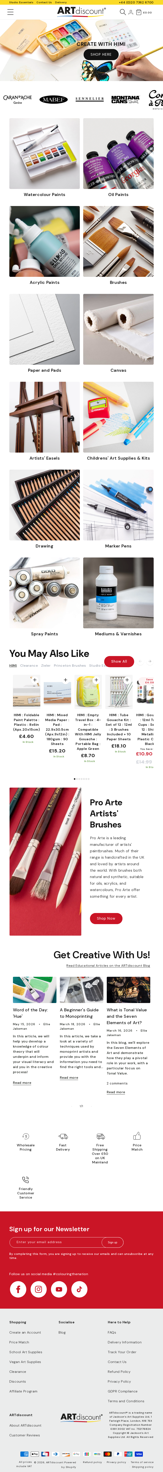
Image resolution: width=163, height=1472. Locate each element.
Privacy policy (116, 1462)
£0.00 (147, 12)
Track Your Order (122, 1352)
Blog (62, 1332)
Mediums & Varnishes (118, 634)
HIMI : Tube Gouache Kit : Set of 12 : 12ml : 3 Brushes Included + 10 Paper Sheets (119, 727)
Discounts (17, 1381)
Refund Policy (119, 1371)
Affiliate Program (23, 1391)
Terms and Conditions (126, 1401)
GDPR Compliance (123, 1391)
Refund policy (92, 1462)
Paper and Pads (44, 370)
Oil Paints (118, 194)
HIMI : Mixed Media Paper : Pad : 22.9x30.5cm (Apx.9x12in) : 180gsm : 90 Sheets (57, 729)
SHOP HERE (101, 54)
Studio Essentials (21, 2)
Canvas (118, 370)
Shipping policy (143, 1467)
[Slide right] (150, 661)
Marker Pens (118, 546)
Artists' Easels (45, 458)
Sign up (112, 1242)
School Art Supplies (25, 1352)
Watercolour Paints (44, 194)
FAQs (112, 1332)
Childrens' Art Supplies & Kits (118, 458)
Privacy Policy (119, 1381)
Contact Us (44, 2)
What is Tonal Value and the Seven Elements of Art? (127, 1016)
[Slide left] (140, 661)
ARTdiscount (55, 1462)
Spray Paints (44, 634)
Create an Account (25, 1332)
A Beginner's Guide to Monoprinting (79, 1013)
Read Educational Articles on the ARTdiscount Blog (108, 966)
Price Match (19, 1342)
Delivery (61, 2)
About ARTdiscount (25, 1425)
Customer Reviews (24, 1435)
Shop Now (106, 918)
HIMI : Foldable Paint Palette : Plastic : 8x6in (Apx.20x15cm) (26, 722)
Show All (119, 661)
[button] (10, 12)
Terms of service (142, 1462)
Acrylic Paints (44, 282)
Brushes (118, 282)
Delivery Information (125, 1342)
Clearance (17, 1371)
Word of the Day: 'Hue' (30, 1013)
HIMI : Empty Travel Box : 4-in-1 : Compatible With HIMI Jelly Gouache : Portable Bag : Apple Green (88, 732)
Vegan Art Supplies (25, 1362)
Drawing (44, 546)
